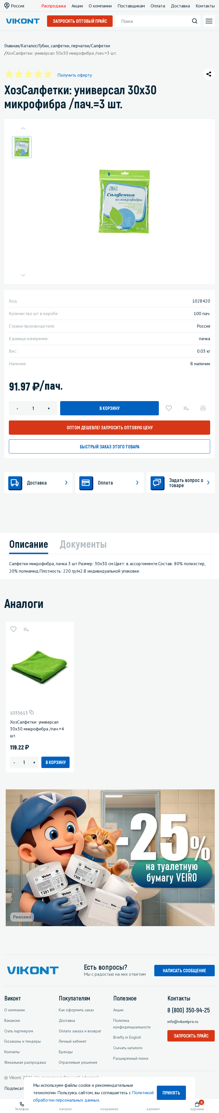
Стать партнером (18, 1031)
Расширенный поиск (130, 1058)
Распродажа (53, 6)
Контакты (205, 6)
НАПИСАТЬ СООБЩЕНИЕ (184, 970)
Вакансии (12, 1020)
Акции (77, 6)
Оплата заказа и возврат (80, 1031)
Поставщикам (131, 6)
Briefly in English (127, 1037)
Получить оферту (74, 75)
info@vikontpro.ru (182, 1021)
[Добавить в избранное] (169, 408)
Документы (83, 544)
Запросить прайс (191, 1035)
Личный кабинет (72, 1041)
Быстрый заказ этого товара (109, 446)
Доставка (180, 6)
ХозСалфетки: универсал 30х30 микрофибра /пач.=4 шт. (37, 728)
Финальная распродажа (25, 1062)
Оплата (158, 6)
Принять (171, 1092)
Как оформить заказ (76, 1009)
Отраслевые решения (78, 1062)
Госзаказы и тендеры (22, 1041)
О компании (100, 6)
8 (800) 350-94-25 (188, 1010)
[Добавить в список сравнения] (186, 408)
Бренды (66, 1051)
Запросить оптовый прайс (80, 21)
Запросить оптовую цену (110, 427)
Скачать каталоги (127, 1047)
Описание (28, 544)
